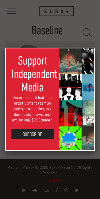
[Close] (94, 47)
